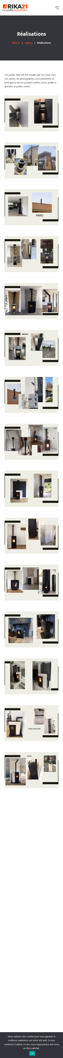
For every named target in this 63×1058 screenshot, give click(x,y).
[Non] (59, 1045)
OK (32, 1053)
